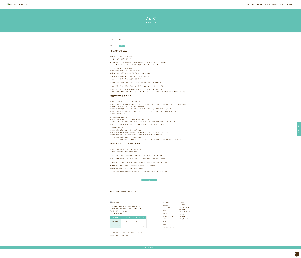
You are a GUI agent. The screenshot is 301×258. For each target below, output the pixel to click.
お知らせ (165, 219)
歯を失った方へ (184, 219)
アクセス (282, 4)
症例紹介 (274, 4)
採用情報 (289, 4)
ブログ (164, 221)
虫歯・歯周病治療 (185, 211)
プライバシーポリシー (169, 227)
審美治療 (182, 214)
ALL (149, 180)
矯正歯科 (182, 216)
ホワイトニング (184, 207)
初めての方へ (251, 4)
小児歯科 (182, 209)
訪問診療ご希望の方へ (169, 216)
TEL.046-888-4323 (116, 213)
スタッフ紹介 (166, 208)
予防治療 (182, 204)
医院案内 (165, 205)
